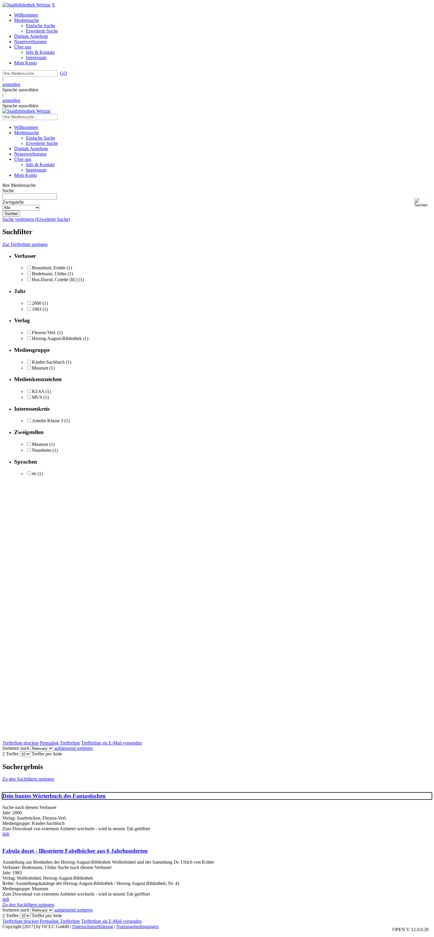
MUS (37, 397)
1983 (36, 309)
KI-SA (38, 391)
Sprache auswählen (20, 89)
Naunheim (41, 450)
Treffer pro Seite (47, 753)
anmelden (11, 84)
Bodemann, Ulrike (49, 273)
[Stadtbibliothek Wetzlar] (26, 4)
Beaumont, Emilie (49, 267)
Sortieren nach (15, 748)
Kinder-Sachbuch (48, 362)
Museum (40, 367)
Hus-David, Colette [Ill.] (54, 279)
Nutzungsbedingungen (137, 926)
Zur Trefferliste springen (25, 244)
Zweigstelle (13, 202)
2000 (36, 303)
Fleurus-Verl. (44, 332)
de (34, 473)
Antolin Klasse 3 (47, 420)
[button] (423, 202)
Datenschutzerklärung (92, 926)
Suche (8, 190)
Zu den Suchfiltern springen (28, 778)
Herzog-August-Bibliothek (57, 338)
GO (63, 73)
